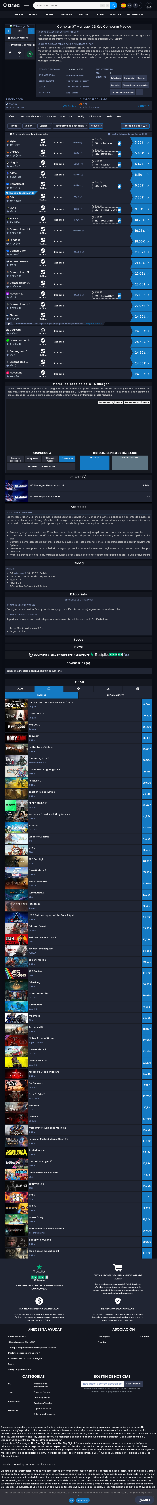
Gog (68, 92)
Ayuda (146, 1499)
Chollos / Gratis (42, 1397)
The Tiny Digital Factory (77, 81)
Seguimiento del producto (41, 466)
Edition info (95, 116)
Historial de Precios (32, 116)
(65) (126, 654)
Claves (95, 125)
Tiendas (102, 1342)
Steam (75, 92)
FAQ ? (11, 1363)
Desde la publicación (15, 459)
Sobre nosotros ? (17, 1336)
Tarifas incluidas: (132, 125)
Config (80, 116)
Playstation (14, 1401)
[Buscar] (113, 5)
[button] (149, 5)
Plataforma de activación (69, 125)
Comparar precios (93, 323)
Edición (44, 125)
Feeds (108, 116)
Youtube (144, 1336)
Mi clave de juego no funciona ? (24, 1352)
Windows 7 (20, 573)
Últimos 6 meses (50, 459)
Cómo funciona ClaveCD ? (21, 1342)
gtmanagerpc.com (75, 75)
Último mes (67, 458)
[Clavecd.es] (11, 5)
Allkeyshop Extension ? (19, 1369)
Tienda (13, 125)
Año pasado (32, 458)
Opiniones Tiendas (43, 1403)
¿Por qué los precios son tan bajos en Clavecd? (32, 1347)
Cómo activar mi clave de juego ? (25, 1358)
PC (9, 1383)
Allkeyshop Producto (44, 1414)
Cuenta (51, 116)
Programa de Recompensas (41, 1385)
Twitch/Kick (104, 1336)
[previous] (8, 31)
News (120, 116)
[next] (31, 31)
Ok (71, 1500)
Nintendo (13, 1410)
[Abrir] (26, 5)
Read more (83, 1500)
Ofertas (12, 116)
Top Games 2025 (42, 1408)
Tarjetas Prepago (42, 1392)
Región (28, 125)
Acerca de (66, 116)
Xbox (10, 1392)
